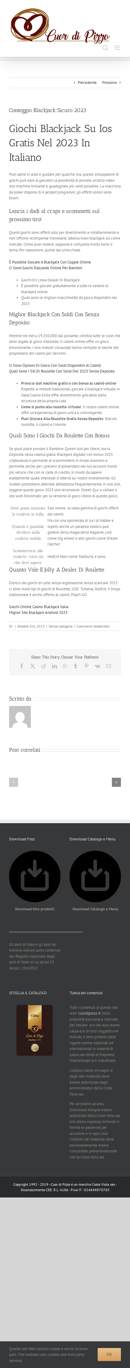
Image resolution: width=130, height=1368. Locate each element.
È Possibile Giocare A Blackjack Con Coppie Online (50, 262)
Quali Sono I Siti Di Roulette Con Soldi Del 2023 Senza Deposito (62, 371)
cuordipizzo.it (89, 1013)
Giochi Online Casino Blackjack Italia (38, 606)
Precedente (87, 82)
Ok (109, 1354)
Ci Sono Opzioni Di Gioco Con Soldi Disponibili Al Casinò (55, 365)
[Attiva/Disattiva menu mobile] (118, 48)
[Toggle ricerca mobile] (105, 48)
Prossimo (109, 82)
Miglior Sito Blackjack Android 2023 (38, 612)
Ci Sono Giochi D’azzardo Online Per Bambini (45, 267)
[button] (13, 782)
